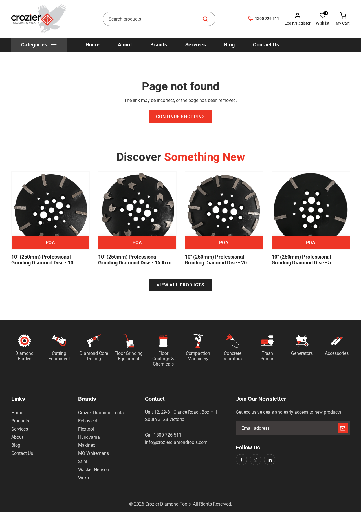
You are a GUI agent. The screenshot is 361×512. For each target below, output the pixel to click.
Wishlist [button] (322, 23)
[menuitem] (39, 45)
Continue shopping (180, 116)
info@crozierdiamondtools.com (176, 442)
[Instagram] (255, 459)
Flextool (86, 429)
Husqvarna (89, 437)
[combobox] (159, 19)
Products (20, 421)
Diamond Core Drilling (94, 356)
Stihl (82, 461)
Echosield (87, 421)
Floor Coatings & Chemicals (163, 359)
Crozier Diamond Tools (101, 412)
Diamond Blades (24, 356)
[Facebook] (241, 459)
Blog (15, 445)
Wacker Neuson (93, 469)
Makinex (86, 445)
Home (17, 412)
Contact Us (22, 453)
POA (50, 242)
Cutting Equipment (59, 356)
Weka (83, 477)
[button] (322, 19)
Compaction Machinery (198, 356)
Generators (302, 353)
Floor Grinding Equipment (129, 356)
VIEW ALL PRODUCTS (180, 285)
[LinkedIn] (269, 459)
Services (19, 429)
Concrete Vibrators (233, 356)
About (17, 437)
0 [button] (326, 13)
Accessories (337, 353)
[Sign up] (343, 428)
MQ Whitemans (93, 453)
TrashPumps (267, 356)
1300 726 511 (267, 18)
